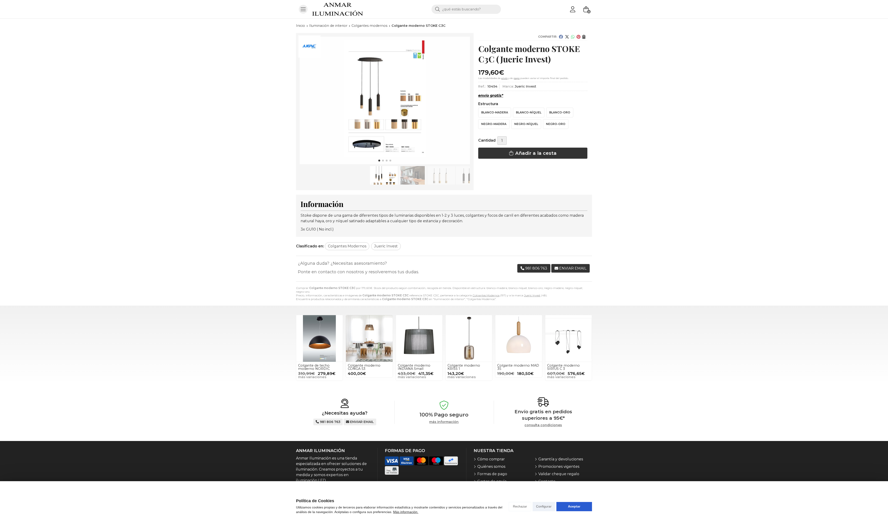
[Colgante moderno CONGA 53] (369, 338)
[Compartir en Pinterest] (578, 36)
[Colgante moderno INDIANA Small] (419, 338)
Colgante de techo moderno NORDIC (314, 367)
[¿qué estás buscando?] (466, 9)
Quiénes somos (491, 466)
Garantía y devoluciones (560, 459)
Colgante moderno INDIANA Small (414, 367)
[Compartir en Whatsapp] (573, 36)
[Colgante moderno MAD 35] (518, 338)
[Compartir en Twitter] (567, 36)
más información (444, 422)
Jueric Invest (532, 295)
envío (504, 78)
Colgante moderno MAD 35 (518, 367)
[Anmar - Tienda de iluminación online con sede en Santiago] (337, 9)
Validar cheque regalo (558, 474)
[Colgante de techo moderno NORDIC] (319, 338)
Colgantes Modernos (486, 295)
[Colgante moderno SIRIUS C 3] (568, 338)
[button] (379, 160)
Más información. (405, 512)
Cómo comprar (491, 459)
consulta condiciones (543, 425)
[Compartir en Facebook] (561, 36)
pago (517, 78)
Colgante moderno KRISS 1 (463, 367)
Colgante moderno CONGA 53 (364, 367)
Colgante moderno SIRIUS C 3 (563, 367)
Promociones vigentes (558, 466)
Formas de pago (492, 474)
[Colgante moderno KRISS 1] (469, 338)
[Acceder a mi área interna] (572, 9)
